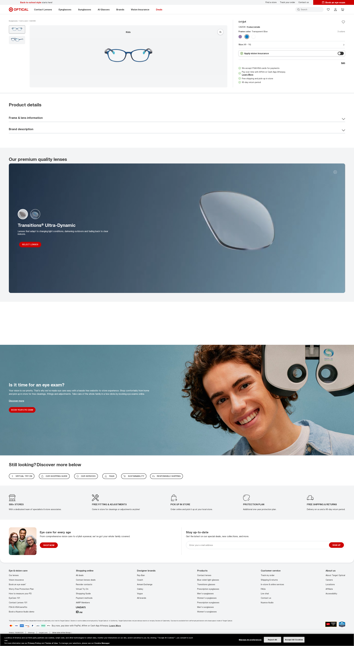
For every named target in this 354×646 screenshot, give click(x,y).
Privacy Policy (34, 643)
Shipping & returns (269, 580)
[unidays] (81, 607)
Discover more (16, 401)
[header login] (335, 9)
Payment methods (84, 598)
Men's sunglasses (205, 607)
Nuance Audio (267, 602)
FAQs (111, 476)
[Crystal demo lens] (253, 36)
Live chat (265, 593)
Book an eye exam (17, 584)
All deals (80, 575)
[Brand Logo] (242, 22)
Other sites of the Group (61, 633)
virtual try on (24, 476)
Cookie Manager (102, 643)
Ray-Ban (141, 575)
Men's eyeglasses (205, 593)
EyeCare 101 (14, 598)
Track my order (267, 575)
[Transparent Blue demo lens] (246, 36)
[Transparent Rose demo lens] (240, 36)
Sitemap (31, 633)
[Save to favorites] (343, 22)
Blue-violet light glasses (208, 580)
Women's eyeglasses (207, 598)
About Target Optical (335, 575)
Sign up (336, 545)
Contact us (303, 2)
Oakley (140, 589)
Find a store (271, 2)
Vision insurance (16, 580)
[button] (328, 9)
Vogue (140, 593)
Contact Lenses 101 (18, 602)
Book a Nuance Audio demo (21, 611)
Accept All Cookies (294, 639)
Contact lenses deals (86, 580)
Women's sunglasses (207, 611)
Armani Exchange (144, 584)
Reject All (272, 639)
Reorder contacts (84, 584)
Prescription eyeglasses (208, 589)
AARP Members (83, 602)
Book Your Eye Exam (22, 410)
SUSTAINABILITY (136, 476)
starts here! (36, 2)
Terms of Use (51, 643)
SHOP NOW (48, 545)
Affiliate (329, 589)
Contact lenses (204, 575)
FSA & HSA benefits (18, 607)
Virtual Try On (82, 589)
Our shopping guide (56, 476)
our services (88, 476)
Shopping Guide (83, 593)
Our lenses (14, 575)
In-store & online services (272, 584)
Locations (330, 584)
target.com (43, 633)
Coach (140, 580)
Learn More (247, 74)
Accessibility (331, 593)
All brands (141, 598)
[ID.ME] (79, 611)
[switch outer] (341, 53)
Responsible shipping (169, 476)
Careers (329, 580)
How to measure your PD (20, 593)
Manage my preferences (250, 639)
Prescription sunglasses (208, 602)
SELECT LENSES (30, 244)
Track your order (287, 2)
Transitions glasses (206, 584)
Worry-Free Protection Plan (21, 589)
